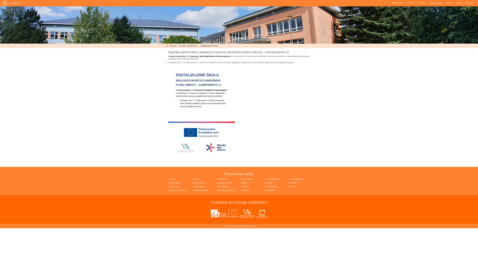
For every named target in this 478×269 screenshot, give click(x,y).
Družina (449, 3)
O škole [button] (410, 3)
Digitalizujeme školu (209, 46)
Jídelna (459, 3)
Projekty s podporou (188, 46)
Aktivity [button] (421, 3)
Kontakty (470, 3)
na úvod (172, 46)
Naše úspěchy (436, 3)
